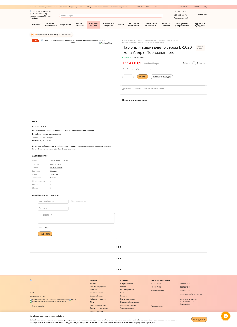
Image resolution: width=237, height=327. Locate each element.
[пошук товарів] (161, 16)
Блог (56, 7)
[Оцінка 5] (68, 227)
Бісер (121, 25)
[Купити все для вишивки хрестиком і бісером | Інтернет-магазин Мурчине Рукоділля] (42, 284)
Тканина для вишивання (151, 24)
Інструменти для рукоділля (182, 24)
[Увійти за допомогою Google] (92, 201)
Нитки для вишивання (133, 24)
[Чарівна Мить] (106, 43)
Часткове (53, 178)
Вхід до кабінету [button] (126, 284)
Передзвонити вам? (181, 18)
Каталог (33, 7)
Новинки (35, 25)
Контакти (63, 7)
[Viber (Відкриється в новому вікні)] (161, 7)
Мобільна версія (38, 306)
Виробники (65, 25)
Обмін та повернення (118, 7)
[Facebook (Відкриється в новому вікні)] (173, 7)
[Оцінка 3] (60, 227)
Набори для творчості (108, 24)
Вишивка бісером (93, 24)
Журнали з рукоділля (199, 24)
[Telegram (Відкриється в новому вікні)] (164, 7)
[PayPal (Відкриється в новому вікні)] (72, 300)
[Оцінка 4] (64, 227)
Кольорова (54, 174)
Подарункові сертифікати (97, 7)
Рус (142, 7)
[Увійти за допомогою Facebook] (88, 201)
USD (155, 7)
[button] (235, 2)
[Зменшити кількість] (124, 76)
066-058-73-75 (180, 15)
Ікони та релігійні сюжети (59, 161)
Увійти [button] (129, 69)
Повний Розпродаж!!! (50, 24)
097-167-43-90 (180, 12)
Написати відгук (138, 57)
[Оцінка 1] (53, 227)
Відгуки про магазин (77, 7)
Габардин (53, 171)
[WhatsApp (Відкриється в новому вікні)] (167, 7)
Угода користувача (127, 308)
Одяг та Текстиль (165, 24)
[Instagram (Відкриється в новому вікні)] (170, 7)
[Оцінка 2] (57, 227)
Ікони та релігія (55, 164)
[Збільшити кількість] (132, 76)
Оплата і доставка (45, 7)
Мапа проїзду (185, 304)
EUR (151, 7)
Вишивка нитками (80, 24)
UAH (147, 7)
